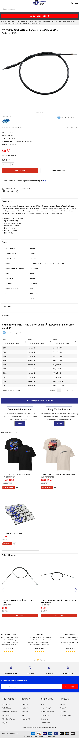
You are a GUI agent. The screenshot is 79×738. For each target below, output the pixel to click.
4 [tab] (44, 660)
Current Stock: (9, 155)
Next (73, 390)
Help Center (6, 715)
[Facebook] (4, 191)
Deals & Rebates (65, 715)
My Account (6, 704)
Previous (3, 590)
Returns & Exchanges (9, 711)
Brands (62, 704)
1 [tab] (34, 660)
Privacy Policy (28, 736)
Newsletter (44, 719)
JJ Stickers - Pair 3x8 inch (12, 534)
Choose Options (8, 487)
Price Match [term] (25, 188)
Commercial (25, 719)
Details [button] (19, 424)
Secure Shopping (46, 708)
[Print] (12, 191)
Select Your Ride (38, 15)
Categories (63, 708)
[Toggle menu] (3, 3)
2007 (4, 352)
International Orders (47, 711)
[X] (17, 191)
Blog (42, 704)
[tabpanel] (39, 643)
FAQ (22, 715)
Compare (16, 487)
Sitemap (63, 711)
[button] (58, 170)
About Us (24, 704)
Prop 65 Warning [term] (10, 188)
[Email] (8, 191)
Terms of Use (38, 736)
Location (24, 711)
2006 (4, 356)
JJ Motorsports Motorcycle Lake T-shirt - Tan (58, 474)
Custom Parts (45, 723)
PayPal (4, 723)
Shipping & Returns (9, 719)
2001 (4, 369)
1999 (4, 377)
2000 (5, 373)
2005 (4, 360)
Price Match (45, 715)
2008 (4, 348)
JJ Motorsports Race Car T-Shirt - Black (17, 474)
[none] (39, 73)
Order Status (6, 708)
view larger (39, 113)
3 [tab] (41, 660)
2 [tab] (38, 660)
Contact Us (25, 708)
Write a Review (72, 127)
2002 (4, 365)
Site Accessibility (49, 736)
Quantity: (6, 160)
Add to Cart (7, 544)
